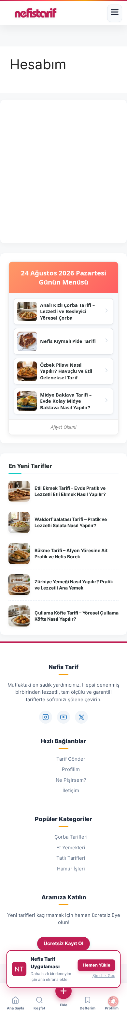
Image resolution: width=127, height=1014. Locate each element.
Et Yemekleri (70, 847)
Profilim (71, 769)
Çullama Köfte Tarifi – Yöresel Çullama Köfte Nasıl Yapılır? (77, 616)
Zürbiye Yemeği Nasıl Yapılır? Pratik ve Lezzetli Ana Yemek (74, 585)
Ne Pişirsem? (71, 780)
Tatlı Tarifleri (70, 858)
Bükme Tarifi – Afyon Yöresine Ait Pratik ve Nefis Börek (71, 554)
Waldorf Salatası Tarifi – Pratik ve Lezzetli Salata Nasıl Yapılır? (71, 522)
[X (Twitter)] (81, 717)
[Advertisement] (63, 171)
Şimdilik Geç (103, 975)
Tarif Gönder (70, 759)
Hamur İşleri (71, 869)
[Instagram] (45, 717)
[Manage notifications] (113, 1001)
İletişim (71, 790)
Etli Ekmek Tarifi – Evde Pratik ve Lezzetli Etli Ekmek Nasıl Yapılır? (70, 491)
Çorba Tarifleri (71, 837)
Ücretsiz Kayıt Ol (63, 943)
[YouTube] (63, 717)
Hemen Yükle (96, 965)
